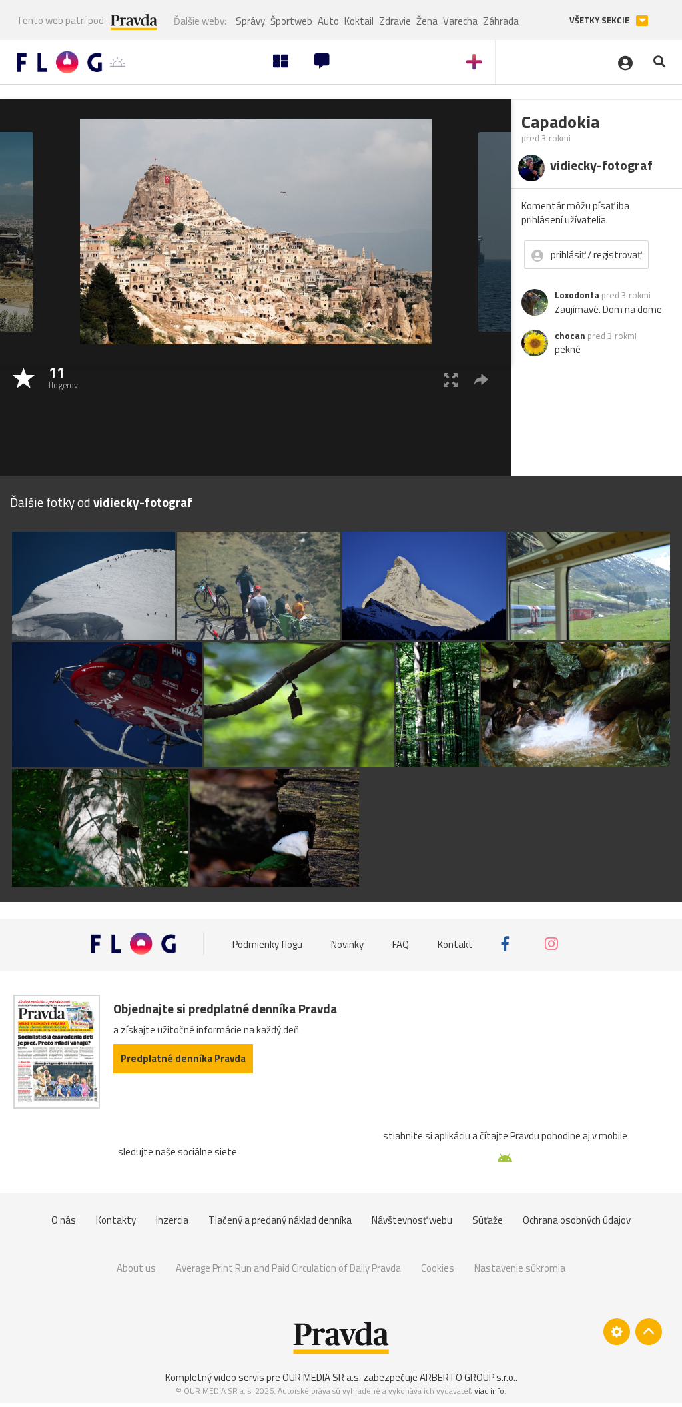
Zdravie (395, 21)
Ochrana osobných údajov (577, 1220)
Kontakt (455, 943)
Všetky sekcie (600, 20)
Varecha (460, 21)
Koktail (359, 21)
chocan (570, 335)
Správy (250, 21)
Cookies (437, 1268)
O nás (63, 1220)
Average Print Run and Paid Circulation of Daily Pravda (288, 1268)
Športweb (291, 21)
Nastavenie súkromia (519, 1268)
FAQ (400, 943)
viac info (489, 1390)
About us (136, 1268)
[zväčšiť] (451, 379)
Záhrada (501, 21)
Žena (427, 21)
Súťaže (487, 1220)
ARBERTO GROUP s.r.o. (467, 1377)
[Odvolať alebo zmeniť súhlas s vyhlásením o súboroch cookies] (616, 1331)
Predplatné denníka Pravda (183, 1058)
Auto (328, 21)
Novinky (347, 943)
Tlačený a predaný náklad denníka (280, 1220)
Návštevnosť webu (412, 1220)
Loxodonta (577, 295)
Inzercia (172, 1220)
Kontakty (116, 1220)
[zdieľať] (481, 379)
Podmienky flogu (267, 943)
